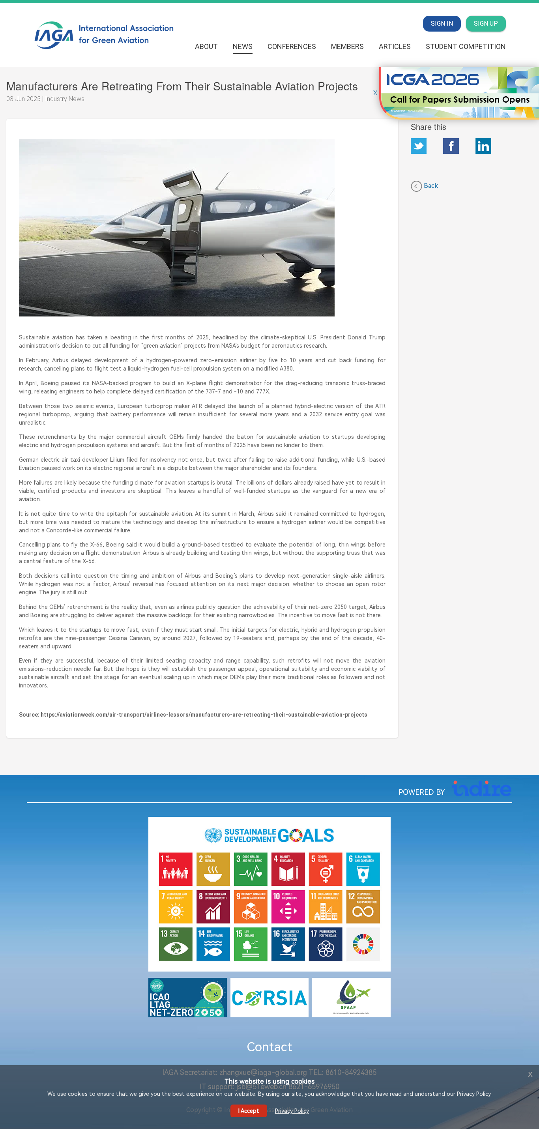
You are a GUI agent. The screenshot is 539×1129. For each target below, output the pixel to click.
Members (347, 46)
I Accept (248, 1111)
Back (430, 185)
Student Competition (466, 46)
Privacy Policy (292, 1111)
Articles (395, 46)
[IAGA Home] (104, 34)
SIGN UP (486, 23)
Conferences (292, 46)
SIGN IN (442, 23)
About (206, 46)
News (243, 46)
